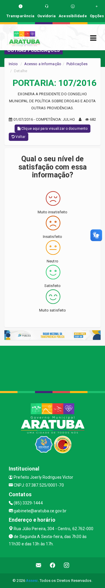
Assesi (32, 580)
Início (13, 64)
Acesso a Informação (42, 64)
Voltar (20, 137)
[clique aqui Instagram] (67, 565)
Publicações (77, 64)
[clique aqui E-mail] (39, 565)
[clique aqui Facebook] (53, 565)
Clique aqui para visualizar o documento (54, 129)
